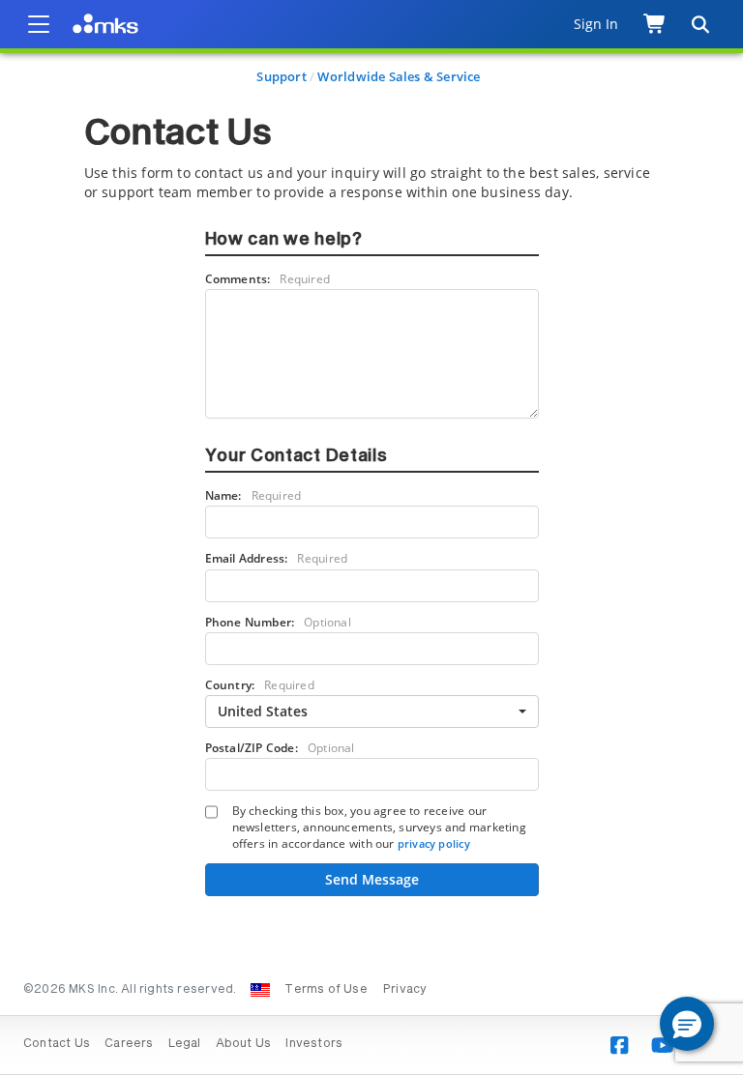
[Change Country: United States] (260, 990)
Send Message (372, 879)
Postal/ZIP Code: (280, 748)
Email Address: (276, 558)
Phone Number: (278, 622)
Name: (253, 495)
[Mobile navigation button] (38, 24)
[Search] (699, 24)
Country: (259, 685)
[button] (687, 1024)
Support (281, 76)
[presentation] (371, 537)
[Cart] (655, 24)
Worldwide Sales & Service (398, 76)
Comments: (268, 279)
